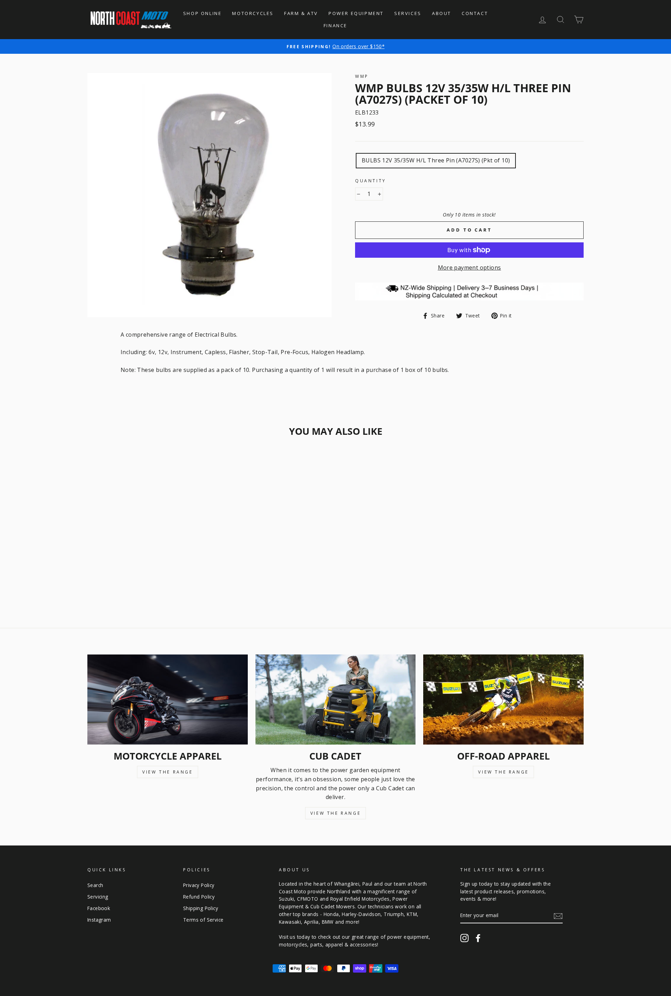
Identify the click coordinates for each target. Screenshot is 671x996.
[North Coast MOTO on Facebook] (478, 938)
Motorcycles (253, 13)
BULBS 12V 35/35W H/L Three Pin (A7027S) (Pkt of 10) (436, 160)
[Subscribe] (558, 915)
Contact (475, 13)
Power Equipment (356, 13)
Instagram (99, 919)
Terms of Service (203, 919)
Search (95, 885)
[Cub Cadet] (335, 699)
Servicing (97, 896)
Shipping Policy (200, 908)
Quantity (370, 181)
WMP (362, 76)
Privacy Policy (199, 885)
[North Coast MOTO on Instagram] (464, 938)
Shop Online (202, 13)
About (441, 13)
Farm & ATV (301, 13)
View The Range (167, 772)
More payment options (469, 267)
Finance (335, 25)
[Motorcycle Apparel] (167, 699)
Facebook (98, 908)
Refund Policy (199, 896)
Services (407, 13)
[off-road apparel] (503, 699)
